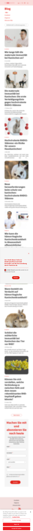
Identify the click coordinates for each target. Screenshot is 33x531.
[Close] (30, 512)
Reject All (16, 524)
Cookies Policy (16, 517)
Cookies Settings (16, 520)
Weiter (16, 277)
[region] (16, 520)
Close (28, 253)
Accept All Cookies (16, 528)
